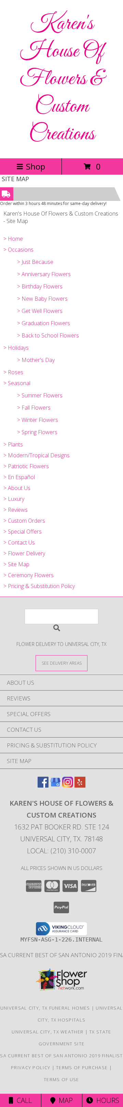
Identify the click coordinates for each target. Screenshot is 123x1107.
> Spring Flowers (37, 432)
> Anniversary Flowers (44, 274)
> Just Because (35, 262)
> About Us (16, 488)
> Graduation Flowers (43, 323)
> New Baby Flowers (42, 298)
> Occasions (18, 249)
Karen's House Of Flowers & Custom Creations (61, 79)
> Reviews (15, 509)
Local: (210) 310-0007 (61, 850)
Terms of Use (61, 1079)
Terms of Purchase (82, 1067)
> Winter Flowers (37, 420)
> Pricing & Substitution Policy (39, 586)
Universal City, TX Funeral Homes (45, 1008)
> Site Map (16, 564)
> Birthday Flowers (40, 286)
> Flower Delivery (24, 553)
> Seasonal (16, 383)
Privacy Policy (30, 1067)
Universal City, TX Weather (47, 1032)
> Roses (13, 372)
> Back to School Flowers (48, 335)
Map (64, 1100)
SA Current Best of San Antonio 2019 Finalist (61, 1056)
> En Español (19, 477)
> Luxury (13, 499)
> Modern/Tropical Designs (36, 455)
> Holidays (16, 347)
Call (22, 1100)
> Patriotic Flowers (26, 466)
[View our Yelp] (79, 785)
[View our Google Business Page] (55, 785)
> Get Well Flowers (40, 311)
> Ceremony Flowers (28, 575)
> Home (13, 238)
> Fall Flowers (34, 407)
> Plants (13, 444)
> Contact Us (19, 542)
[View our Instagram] (67, 785)
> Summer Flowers (40, 395)
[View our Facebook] (43, 785)
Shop (35, 166)
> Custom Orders (24, 520)
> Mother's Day (36, 360)
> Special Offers (22, 531)
